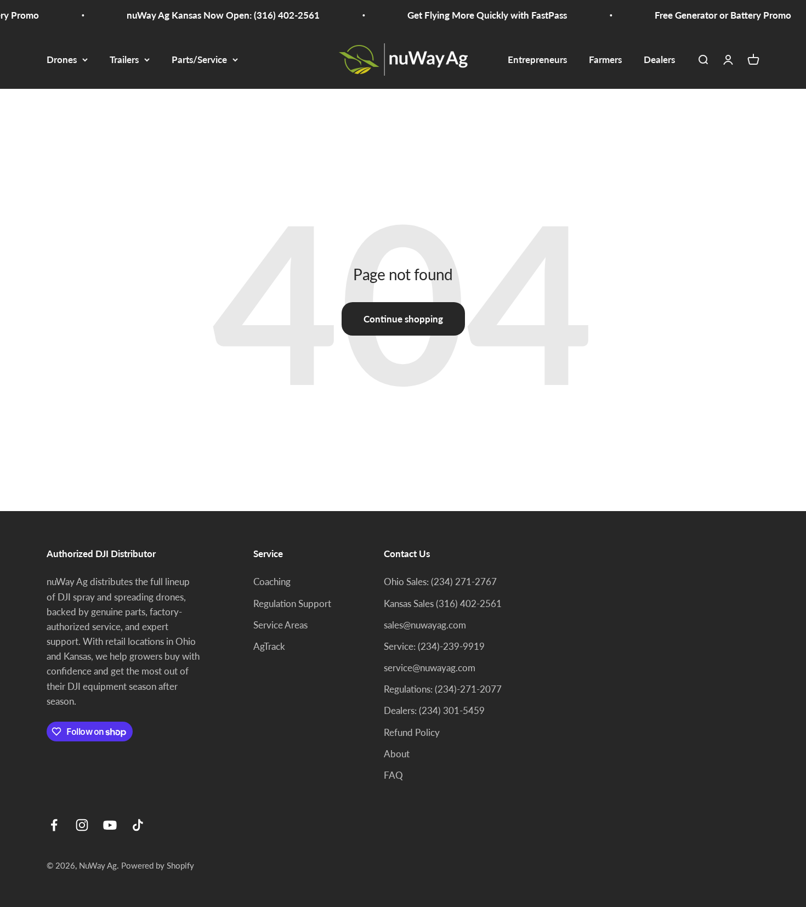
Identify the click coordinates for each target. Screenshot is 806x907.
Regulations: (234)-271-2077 (443, 689)
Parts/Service (199, 59)
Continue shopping (403, 319)
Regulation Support (292, 603)
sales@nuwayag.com (425, 625)
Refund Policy (412, 732)
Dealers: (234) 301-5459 (434, 710)
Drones (62, 59)
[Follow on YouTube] (110, 825)
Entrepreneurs (537, 59)
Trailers (124, 59)
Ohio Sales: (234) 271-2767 (440, 581)
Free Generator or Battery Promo (715, 15)
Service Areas (280, 625)
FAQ (393, 775)
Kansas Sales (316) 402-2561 (443, 603)
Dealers (659, 59)
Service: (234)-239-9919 (434, 646)
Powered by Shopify (157, 865)
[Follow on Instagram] (82, 825)
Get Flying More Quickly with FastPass (479, 15)
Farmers (605, 59)
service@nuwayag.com (429, 667)
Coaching (272, 581)
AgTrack (269, 646)
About (397, 753)
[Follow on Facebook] (54, 825)
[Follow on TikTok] (137, 825)
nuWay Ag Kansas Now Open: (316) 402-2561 (215, 15)
